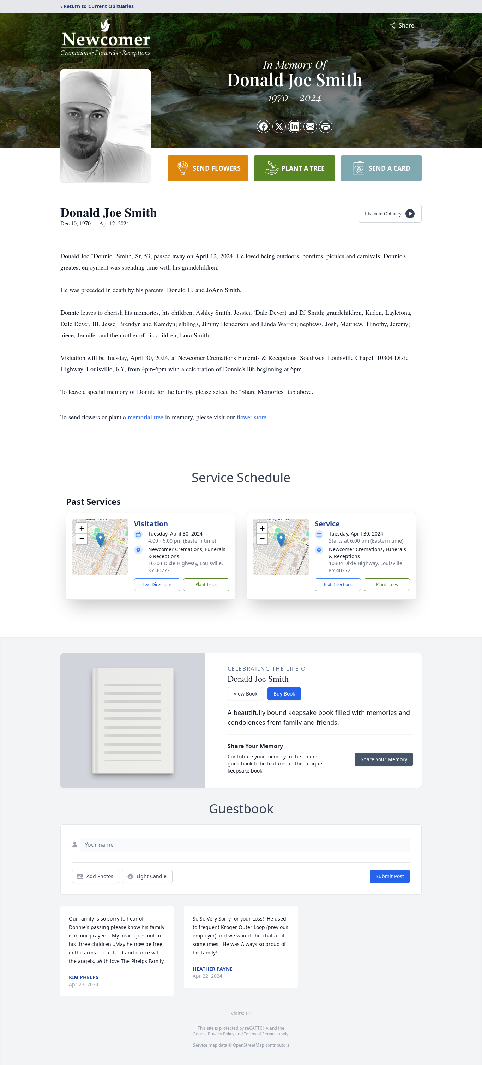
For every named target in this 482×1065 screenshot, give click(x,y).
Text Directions (157, 584)
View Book (245, 693)
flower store (251, 417)
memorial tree (145, 417)
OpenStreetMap (248, 1045)
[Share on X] (279, 126)
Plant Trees (206, 584)
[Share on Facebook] (263, 126)
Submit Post (390, 876)
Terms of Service (260, 1034)
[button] (100, 540)
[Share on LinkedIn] (294, 126)
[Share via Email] (310, 126)
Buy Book (284, 693)
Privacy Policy (221, 1034)
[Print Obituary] (325, 126)
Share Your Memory (384, 759)
